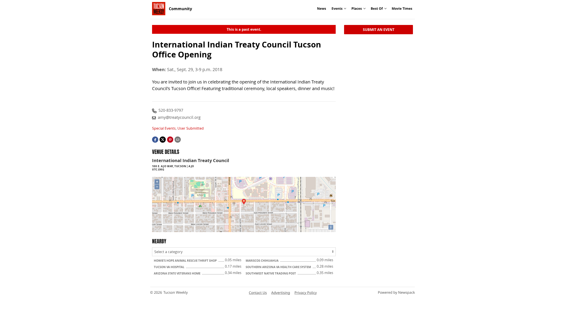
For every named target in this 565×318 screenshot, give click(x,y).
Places (356, 8)
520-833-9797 (170, 110)
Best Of (377, 8)
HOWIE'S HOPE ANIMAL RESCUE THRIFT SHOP (185, 261)
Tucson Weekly (175, 292)
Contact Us (258, 292)
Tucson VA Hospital (169, 267)
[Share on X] (163, 139)
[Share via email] (178, 139)
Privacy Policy (305, 292)
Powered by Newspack (396, 292)
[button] (170, 139)
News (321, 8)
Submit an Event (378, 29)
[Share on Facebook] (155, 139)
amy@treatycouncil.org (179, 117)
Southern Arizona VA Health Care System (279, 267)
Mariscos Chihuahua (262, 261)
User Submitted (190, 128)
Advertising (280, 292)
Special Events (164, 128)
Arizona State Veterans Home (177, 273)
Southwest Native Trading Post (271, 273)
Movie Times (402, 8)
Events (337, 8)
